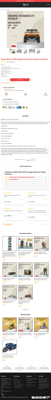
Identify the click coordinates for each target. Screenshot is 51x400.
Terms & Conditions (17, 380)
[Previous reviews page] (41, 225)
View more (25, 309)
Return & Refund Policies (31, 382)
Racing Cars (33, 158)
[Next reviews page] (47, 225)
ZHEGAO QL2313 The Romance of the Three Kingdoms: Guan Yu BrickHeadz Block (25, 253)
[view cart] (49, 4)
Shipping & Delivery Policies (32, 378)
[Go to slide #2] (19, 51)
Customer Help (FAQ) (31, 385)
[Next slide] (48, 29)
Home (2, 9)
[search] (47, 4)
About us (15, 378)
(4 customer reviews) (10, 61)
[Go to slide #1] (13, 51)
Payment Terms (30, 380)
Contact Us (29, 384)
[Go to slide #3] (25, 51)
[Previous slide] (3, 29)
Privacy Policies (17, 382)
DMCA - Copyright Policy (18, 384)
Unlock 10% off (2, 394)
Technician (7, 9)
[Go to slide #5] (38, 51)
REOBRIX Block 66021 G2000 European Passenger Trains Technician (24, 302)
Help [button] (49, 398)
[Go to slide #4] (32, 51)
